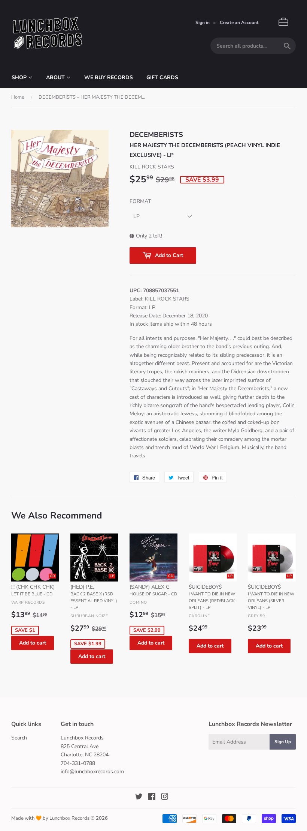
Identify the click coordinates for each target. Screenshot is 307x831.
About (56, 77)
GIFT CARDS (162, 77)
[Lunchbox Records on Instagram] (164, 797)
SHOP (20, 77)
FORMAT (140, 201)
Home (17, 97)
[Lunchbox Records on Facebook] (152, 797)
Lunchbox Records (69, 818)
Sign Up (282, 742)
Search (19, 737)
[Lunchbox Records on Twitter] (139, 797)
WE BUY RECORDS (108, 77)
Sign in (202, 23)
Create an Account (239, 23)
